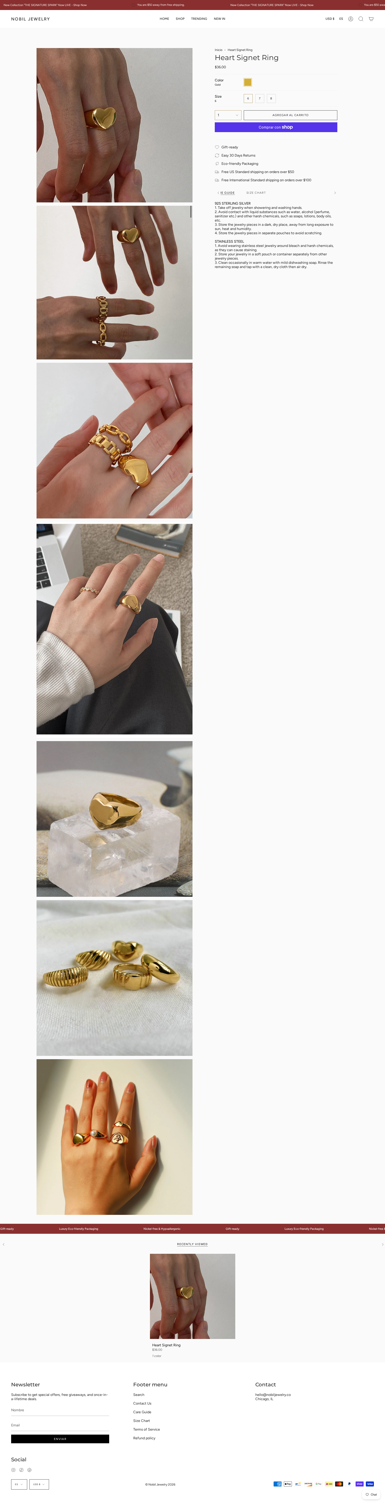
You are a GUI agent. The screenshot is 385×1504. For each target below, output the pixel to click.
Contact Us (142, 1403)
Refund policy (144, 1438)
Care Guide (142, 1412)
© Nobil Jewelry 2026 (160, 1484)
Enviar (60, 1439)
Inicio (218, 50)
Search (138, 1395)
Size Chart (141, 1421)
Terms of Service (146, 1429)
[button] (180, 19)
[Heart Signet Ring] (192, 1296)
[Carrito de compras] (371, 19)
